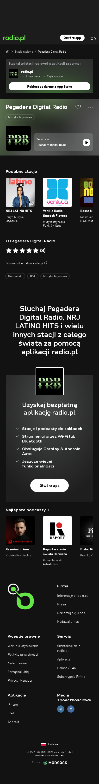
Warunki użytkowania (23, 646)
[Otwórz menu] (93, 38)
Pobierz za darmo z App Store (49, 86)
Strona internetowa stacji (24, 263)
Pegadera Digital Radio (52, 145)
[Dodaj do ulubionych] (78, 107)
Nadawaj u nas (68, 621)
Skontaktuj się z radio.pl (68, 648)
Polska (52, 744)
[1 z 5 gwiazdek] (9, 250)
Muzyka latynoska (20, 117)
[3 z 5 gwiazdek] (22, 250)
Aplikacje (63, 659)
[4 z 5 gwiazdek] (29, 250)
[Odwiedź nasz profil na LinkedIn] (61, 709)
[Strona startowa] (8, 51)
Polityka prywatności (23, 654)
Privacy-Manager (20, 680)
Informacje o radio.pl (72, 595)
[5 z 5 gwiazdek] (35, 250)
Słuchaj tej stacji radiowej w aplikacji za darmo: (44, 63)
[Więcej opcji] (90, 107)
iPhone (13, 704)
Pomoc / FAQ (66, 668)
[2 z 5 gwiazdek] (15, 250)
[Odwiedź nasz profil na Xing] (71, 709)
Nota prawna (17, 663)
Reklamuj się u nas (71, 613)
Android (13, 722)
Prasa (61, 604)
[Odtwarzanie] (86, 142)
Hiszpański (15, 276)
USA (33, 276)
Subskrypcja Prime (71, 676)
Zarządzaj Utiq (18, 672)
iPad (11, 713)
